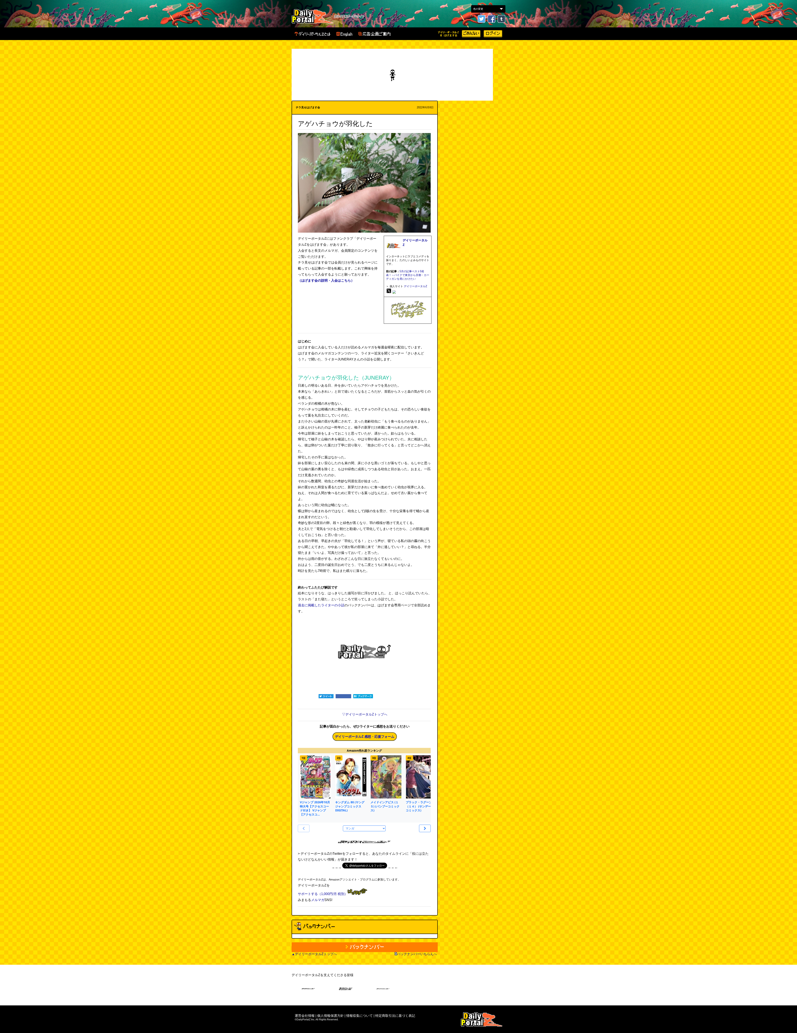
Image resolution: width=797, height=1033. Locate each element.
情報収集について (359, 1015)
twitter (481, 19)
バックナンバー (365, 947)
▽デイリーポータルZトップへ (364, 714)
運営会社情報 (305, 1015)
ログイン (493, 33)
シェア (343, 696)
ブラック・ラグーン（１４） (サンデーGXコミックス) (420, 806)
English (344, 34)
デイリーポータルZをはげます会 (448, 33)
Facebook (491, 19)
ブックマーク (363, 696)
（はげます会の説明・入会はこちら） (326, 280)
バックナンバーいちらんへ (417, 954)
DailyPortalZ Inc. (481, 1019)
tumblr (501, 19)
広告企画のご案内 (374, 34)
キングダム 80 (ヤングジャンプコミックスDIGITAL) (349, 806)
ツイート (326, 696)
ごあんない (471, 33)
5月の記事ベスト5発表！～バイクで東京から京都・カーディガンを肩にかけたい (407, 275)
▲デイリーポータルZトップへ (314, 954)
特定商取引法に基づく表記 (395, 1015)
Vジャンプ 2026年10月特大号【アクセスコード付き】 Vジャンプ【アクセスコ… (315, 808)
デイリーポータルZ (415, 286)
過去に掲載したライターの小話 (321, 605)
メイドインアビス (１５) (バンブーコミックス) (385, 806)
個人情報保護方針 (330, 1015)
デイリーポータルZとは (312, 34)
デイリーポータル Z (312, 16)
